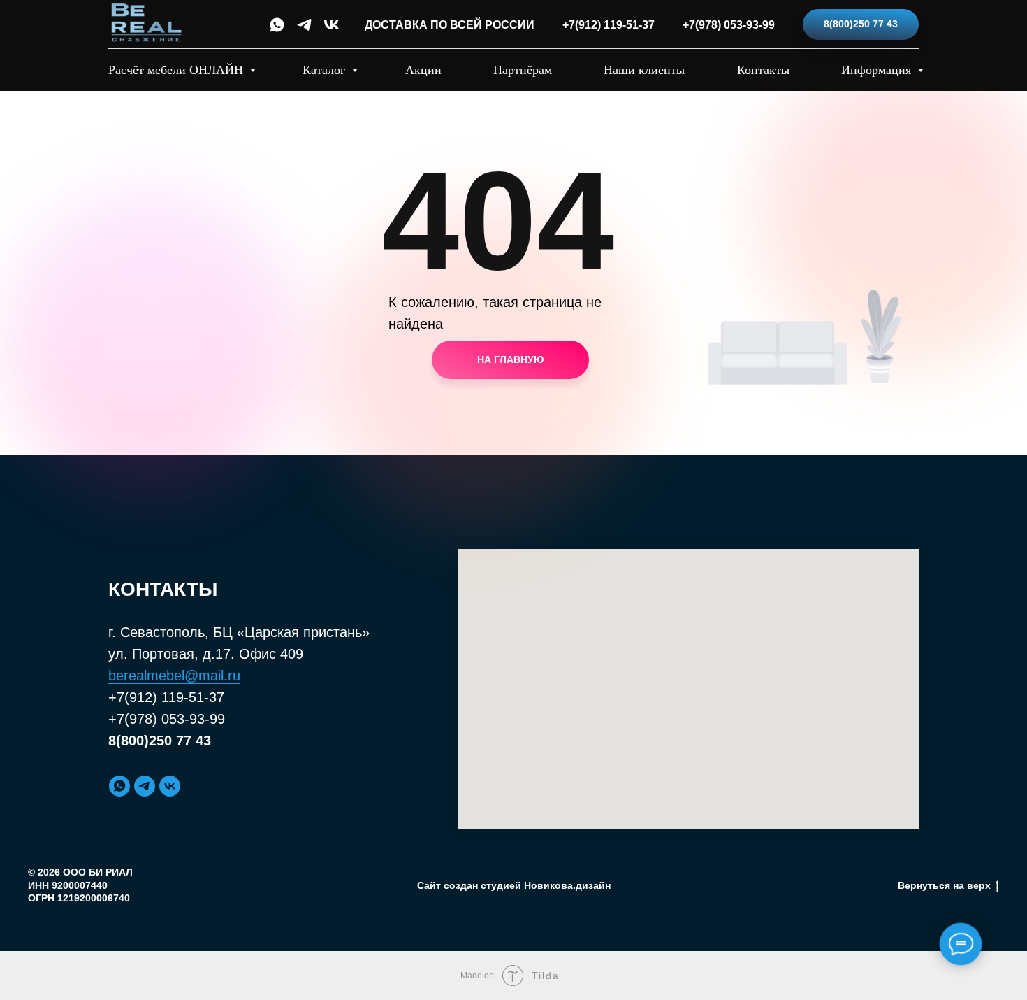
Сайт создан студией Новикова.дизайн (514, 885)
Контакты (763, 70)
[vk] (331, 25)
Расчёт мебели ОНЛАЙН (177, 70)
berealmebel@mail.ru (174, 675)
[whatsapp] (277, 25)
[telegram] (304, 25)
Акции (423, 70)
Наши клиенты (644, 70)
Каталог (326, 70)
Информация (878, 70)
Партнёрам (522, 70)
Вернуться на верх (944, 885)
